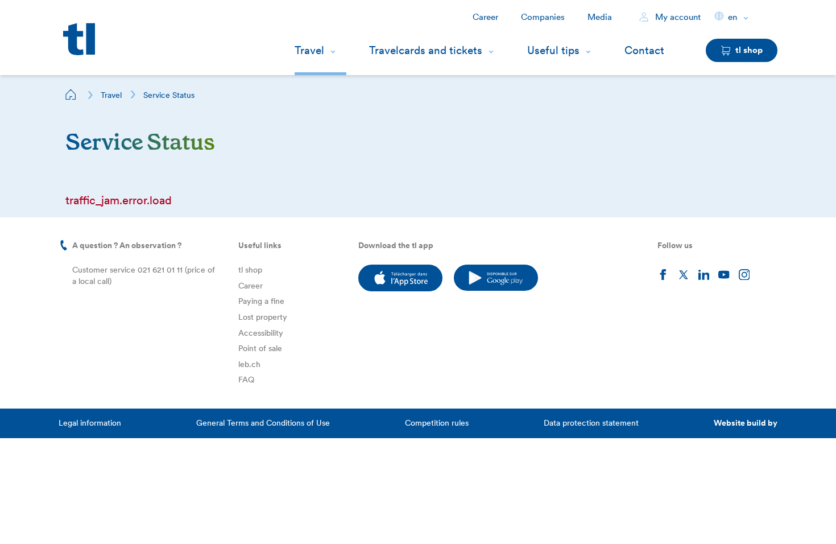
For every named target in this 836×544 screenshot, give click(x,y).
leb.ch (249, 364)
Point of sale (260, 348)
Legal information (90, 422)
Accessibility (260, 332)
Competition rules (437, 422)
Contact (644, 50)
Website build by (745, 422)
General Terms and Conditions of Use (263, 422)
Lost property (262, 317)
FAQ (246, 379)
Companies (543, 17)
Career (485, 17)
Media (599, 17)
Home (71, 94)
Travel (309, 50)
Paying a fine (261, 301)
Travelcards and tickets (425, 50)
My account (677, 17)
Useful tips (553, 50)
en (732, 17)
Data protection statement (591, 422)
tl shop (250, 269)
